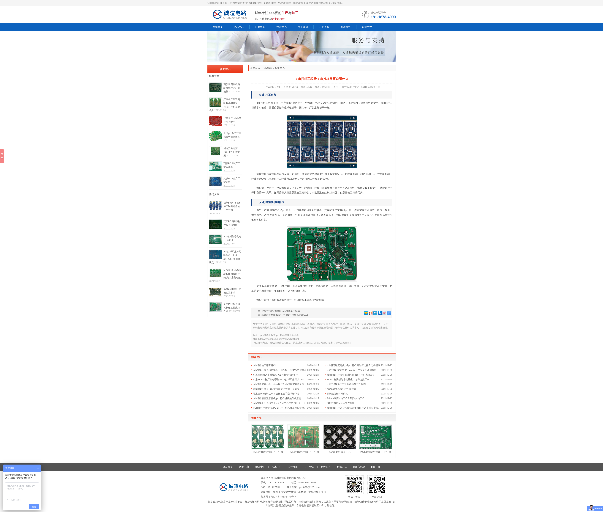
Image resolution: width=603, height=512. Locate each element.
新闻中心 (260, 27)
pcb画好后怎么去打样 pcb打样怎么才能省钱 (285, 314)
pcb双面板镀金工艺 (340, 452)
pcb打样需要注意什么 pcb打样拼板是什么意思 (277, 398)
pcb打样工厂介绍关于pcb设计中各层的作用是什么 (279, 403)
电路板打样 (266, 501)
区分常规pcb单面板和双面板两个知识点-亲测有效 (232, 274)
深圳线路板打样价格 (337, 393)
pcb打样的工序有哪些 (264, 365)
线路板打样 (279, 501)
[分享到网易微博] (384, 312)
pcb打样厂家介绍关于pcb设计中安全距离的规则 (352, 370)
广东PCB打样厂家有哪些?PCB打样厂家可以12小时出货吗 (280, 379)
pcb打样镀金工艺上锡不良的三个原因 (346, 384)
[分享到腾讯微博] (375, 312)
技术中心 (282, 27)
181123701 (274, 487)
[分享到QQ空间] (366, 312)
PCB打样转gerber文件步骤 (341, 403)
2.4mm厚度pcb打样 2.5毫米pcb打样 (345, 398)
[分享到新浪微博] (370, 312)
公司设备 (324, 27)
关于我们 (303, 27)
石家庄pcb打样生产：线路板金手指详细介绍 (276, 393)
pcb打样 (267, 68)
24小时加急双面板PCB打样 (375, 452)
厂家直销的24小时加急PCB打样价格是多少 (275, 374)
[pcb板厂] (229, 14)
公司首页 (218, 27)
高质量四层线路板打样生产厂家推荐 (231, 88)
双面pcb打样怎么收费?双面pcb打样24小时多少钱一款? (354, 407)
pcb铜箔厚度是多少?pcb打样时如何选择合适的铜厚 (353, 365)
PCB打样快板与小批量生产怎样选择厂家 (348, 379)
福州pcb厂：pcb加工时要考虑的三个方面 (231, 206)
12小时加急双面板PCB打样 (268, 452)
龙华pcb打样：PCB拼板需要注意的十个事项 (276, 388)
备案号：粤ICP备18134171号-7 (278, 496)
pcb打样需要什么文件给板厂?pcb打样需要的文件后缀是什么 (280, 384)
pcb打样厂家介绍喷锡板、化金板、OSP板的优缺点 (280, 370)
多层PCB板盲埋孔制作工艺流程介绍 (231, 308)
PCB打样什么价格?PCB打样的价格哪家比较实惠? (279, 407)
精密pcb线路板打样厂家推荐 (341, 388)
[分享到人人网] (379, 312)
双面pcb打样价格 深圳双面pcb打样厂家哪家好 (351, 374)
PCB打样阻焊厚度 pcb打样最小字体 (281, 311)
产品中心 (239, 27)
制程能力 (346, 27)
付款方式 (367, 27)
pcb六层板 (359, 466)
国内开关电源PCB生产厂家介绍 (231, 152)
